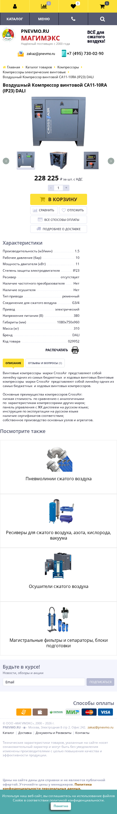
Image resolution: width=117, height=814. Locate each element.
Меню (44, 18)
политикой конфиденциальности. (77, 800)
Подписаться (101, 682)
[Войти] (15, 6)
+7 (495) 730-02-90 (84, 53)
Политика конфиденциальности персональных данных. (47, 786)
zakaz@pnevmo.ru (41, 54)
